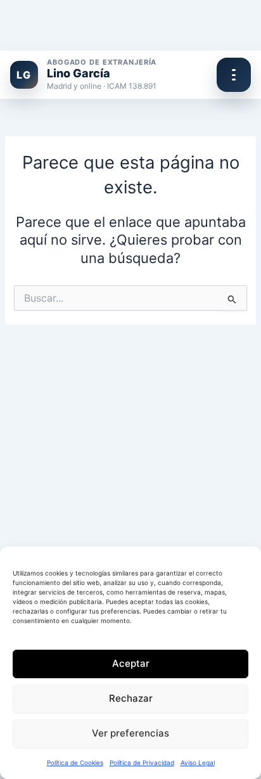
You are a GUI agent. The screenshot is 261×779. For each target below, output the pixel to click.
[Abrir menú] (234, 75)
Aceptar (131, 663)
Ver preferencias (130, 733)
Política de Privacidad (142, 762)
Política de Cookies (75, 762)
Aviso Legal (198, 762)
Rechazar (131, 698)
